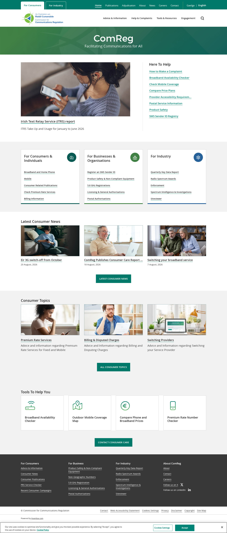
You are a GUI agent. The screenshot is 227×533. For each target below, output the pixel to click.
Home (98, 5)
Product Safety (158, 109)
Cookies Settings (150, 510)
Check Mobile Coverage (164, 84)
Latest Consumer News (113, 278)
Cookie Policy (43, 529)
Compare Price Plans (162, 90)
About (142, 5)
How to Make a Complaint (165, 71)
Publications (111, 5)
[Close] (222, 527)
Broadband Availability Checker (169, 77)
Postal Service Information (165, 103)
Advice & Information (115, 18)
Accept (185, 527)
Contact (175, 5)
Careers (163, 5)
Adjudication (128, 5)
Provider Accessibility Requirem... (170, 97)
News (152, 5)
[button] (202, 18)
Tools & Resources (167, 18)
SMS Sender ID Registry (163, 116)
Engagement (188, 18)
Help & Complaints (141, 18)
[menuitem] (32, 5)
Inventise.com (37, 518)
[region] (113, 527)
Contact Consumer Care (113, 442)
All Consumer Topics (113, 367)
